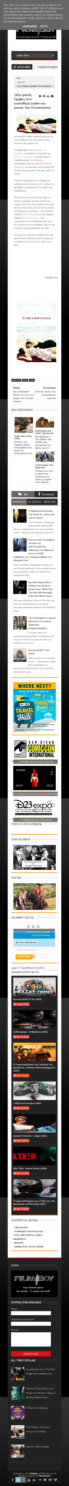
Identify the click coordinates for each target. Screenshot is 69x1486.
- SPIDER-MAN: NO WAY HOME (28, 1246)
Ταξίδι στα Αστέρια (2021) (27, 1103)
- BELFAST (18, 1242)
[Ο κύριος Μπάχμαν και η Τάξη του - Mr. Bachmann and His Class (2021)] (34, 1182)
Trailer (20, 82)
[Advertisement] (40, 45)
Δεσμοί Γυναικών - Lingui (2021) (30, 1135)
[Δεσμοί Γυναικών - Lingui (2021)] (34, 1117)
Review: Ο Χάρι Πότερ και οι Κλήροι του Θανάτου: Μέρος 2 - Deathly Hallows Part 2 (41, 1393)
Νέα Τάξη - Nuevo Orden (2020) (29, 1168)
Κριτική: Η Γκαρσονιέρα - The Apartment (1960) (46, 67)
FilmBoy (34, 1473)
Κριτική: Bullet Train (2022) (27, 999)
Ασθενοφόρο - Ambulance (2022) (30, 1031)
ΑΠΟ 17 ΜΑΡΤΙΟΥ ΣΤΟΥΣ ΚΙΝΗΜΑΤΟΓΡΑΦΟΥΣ (28, 970)
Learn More (30, 26)
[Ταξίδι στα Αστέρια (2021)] (34, 1084)
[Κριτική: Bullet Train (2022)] (34, 981)
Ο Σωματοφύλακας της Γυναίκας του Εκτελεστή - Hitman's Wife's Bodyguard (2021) (34, 1067)
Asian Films (16, 380)
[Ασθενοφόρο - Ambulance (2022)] (34, 1013)
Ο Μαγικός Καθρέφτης (37, 1408)
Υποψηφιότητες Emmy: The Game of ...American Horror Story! (41, 514)
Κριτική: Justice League (37, 1446)
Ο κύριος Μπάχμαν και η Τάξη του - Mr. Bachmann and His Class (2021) (34, 1202)
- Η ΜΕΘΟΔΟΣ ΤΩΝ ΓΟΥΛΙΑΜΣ (28, 1231)
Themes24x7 (45, 1476)
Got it (44, 26)
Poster (25, 380)
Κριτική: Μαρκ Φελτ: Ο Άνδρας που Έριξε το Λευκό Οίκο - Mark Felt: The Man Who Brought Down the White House (40, 589)
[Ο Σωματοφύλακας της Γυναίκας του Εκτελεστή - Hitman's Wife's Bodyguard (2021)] (34, 1046)
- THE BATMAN (20, 1227)
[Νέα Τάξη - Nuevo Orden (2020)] (34, 1150)
